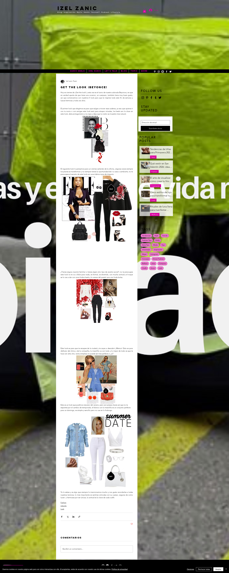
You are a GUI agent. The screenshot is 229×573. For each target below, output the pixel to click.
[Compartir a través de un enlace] (79, 517)
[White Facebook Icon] (166, 71)
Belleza (144, 263)
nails (160, 268)
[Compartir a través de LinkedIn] (73, 517)
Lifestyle (64, 506)
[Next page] (163, 220)
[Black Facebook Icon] (151, 97)
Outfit (144, 268)
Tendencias (146, 236)
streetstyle (146, 249)
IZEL (65, 8)
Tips (163, 245)
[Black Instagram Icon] (143, 97)
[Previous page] (150, 220)
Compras (162, 263)
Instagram (154, 254)
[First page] (144, 220)
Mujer (144, 254)
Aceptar (218, 569)
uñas (153, 263)
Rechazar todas (204, 569)
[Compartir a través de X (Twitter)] (67, 517)
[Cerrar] (226, 569)
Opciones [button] (190, 569)
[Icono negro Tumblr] (155, 97)
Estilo (157, 240)
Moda (155, 245)
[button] (144, 11)
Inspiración (155, 186)
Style (156, 236)
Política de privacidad (120, 569)
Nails (153, 157)
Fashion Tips (146, 240)
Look (62, 509)
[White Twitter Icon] (170, 71)
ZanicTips (145, 245)
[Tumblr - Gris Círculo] (162, 71)
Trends (164, 236)
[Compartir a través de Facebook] (62, 517)
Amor (153, 268)
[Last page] (168, 220)
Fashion (63, 502)
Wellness (154, 215)
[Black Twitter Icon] (160, 97)
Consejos (145, 259)
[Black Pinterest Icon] (147, 97)
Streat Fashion (158, 259)
